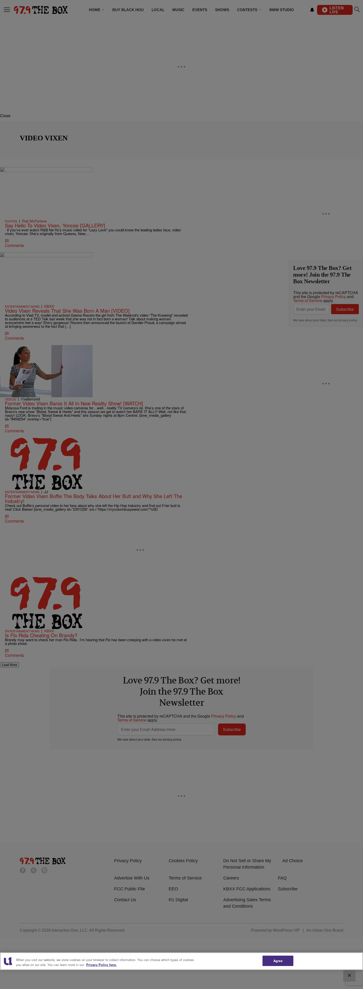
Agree (277, 960)
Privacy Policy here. (101, 964)
